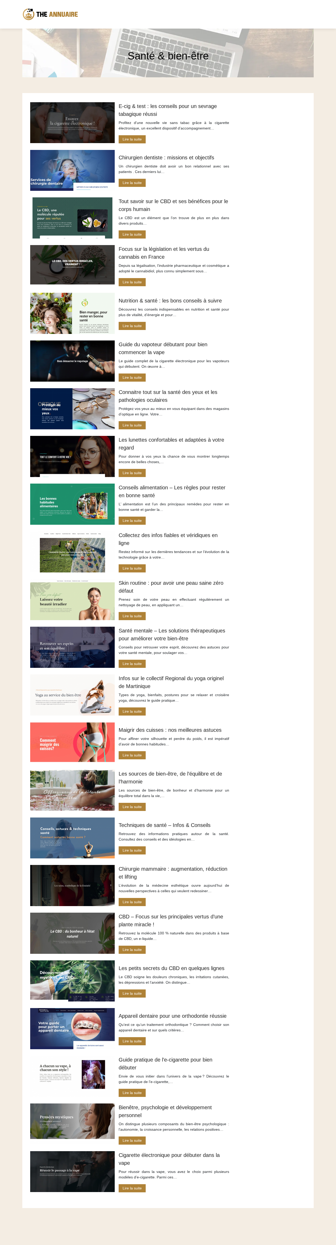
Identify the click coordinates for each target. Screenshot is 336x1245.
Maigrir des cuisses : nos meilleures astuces (170, 730)
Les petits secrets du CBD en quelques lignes (171, 968)
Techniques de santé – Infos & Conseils (165, 825)
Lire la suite (132, 139)
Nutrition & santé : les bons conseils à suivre (170, 301)
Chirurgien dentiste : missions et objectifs (166, 157)
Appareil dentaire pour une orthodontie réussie (173, 1016)
